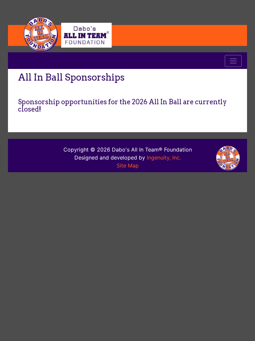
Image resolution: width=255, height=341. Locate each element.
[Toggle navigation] (233, 61)
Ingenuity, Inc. (164, 157)
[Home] (127, 34)
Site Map (128, 165)
